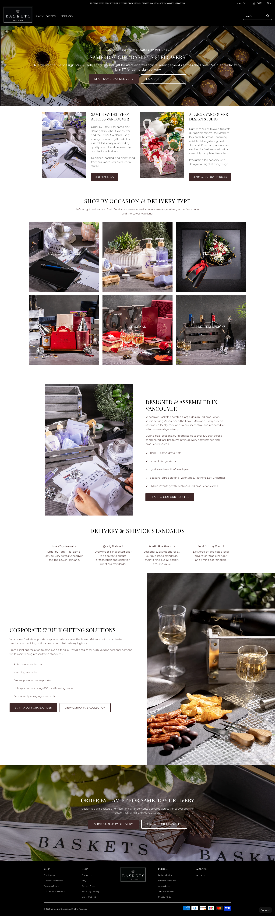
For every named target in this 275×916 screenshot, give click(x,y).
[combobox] (257, 16)
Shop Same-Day (104, 176)
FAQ (84, 880)
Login (258, 3)
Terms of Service (165, 891)
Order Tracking (89, 897)
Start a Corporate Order (33, 707)
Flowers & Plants (51, 886)
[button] (40, 16)
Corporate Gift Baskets (54, 891)
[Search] (268, 16)
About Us (200, 875)
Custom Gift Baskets (53, 880)
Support (265, 910)
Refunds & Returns (167, 880)
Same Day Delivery (90, 891)
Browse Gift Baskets (164, 824)
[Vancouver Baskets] (18, 15)
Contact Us (87, 875)
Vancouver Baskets (60, 909)
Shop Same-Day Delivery (113, 78)
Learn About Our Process (210, 176)
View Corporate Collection (85, 707)
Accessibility (164, 886)
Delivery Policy (165, 875)
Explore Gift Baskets (163, 78)
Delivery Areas (88, 886)
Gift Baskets (49, 875)
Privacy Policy (164, 897)
